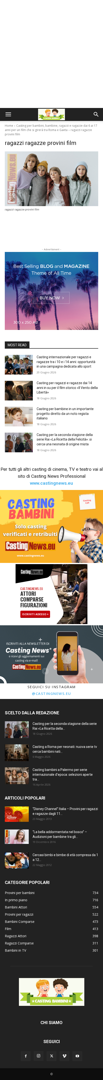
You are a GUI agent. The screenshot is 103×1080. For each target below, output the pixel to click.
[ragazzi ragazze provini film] (51, 178)
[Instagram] (38, 1056)
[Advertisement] (51, 54)
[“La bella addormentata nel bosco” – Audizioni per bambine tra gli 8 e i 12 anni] (17, 836)
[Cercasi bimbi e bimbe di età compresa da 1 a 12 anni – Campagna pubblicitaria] (17, 861)
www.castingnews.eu (51, 483)
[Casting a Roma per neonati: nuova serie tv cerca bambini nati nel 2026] (17, 752)
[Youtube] (77, 1056)
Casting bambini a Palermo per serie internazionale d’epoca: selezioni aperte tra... (63, 774)
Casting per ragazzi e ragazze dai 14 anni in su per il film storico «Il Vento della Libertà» (67, 387)
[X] (51, 1056)
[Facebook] (25, 1056)
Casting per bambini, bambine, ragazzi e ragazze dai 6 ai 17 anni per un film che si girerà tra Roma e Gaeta (51, 128)
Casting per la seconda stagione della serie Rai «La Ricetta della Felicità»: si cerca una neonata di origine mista (65, 439)
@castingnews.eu (51, 693)
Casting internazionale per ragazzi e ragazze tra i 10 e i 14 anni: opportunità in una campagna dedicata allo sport (66, 361)
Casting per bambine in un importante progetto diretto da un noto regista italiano (65, 413)
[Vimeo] (64, 1056)
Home (9, 126)
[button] (8, 114)
